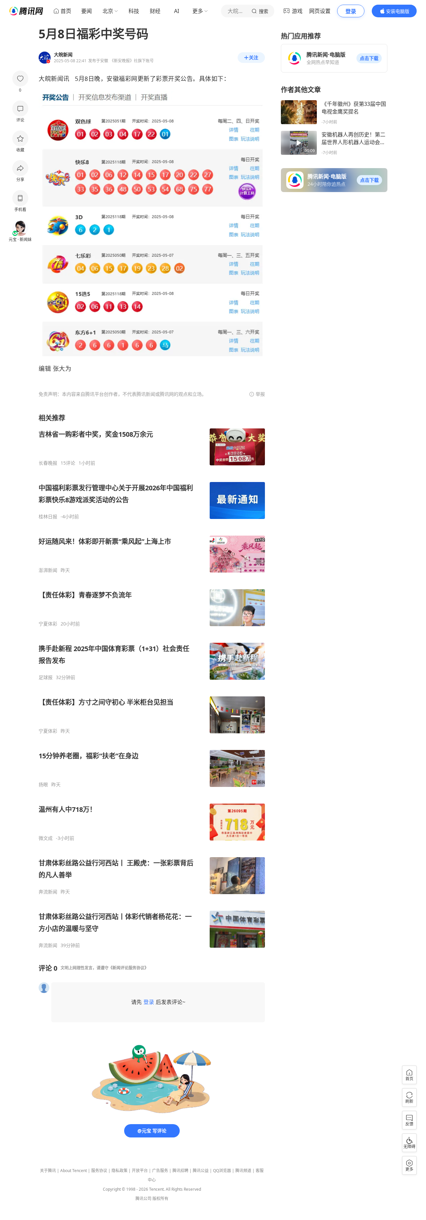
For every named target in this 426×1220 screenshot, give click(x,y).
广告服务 (160, 1170)
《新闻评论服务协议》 (128, 968)
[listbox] (152, 681)
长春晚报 (48, 463)
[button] (369, 58)
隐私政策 (119, 1170)
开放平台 (140, 1170)
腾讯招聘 (180, 1170)
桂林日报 (48, 516)
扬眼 (43, 784)
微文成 (46, 838)
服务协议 (99, 1170)
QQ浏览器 (222, 1170)
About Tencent (73, 1170)
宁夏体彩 (48, 623)
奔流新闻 (48, 891)
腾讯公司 (143, 1198)
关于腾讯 (48, 1170)
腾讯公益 (201, 1170)
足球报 (46, 677)
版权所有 (160, 1198)
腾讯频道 (243, 1170)
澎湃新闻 (48, 570)
